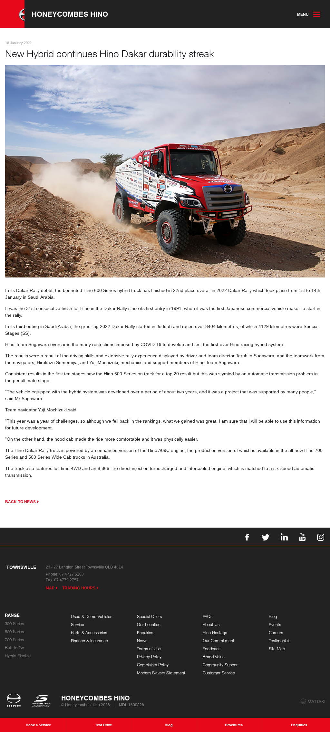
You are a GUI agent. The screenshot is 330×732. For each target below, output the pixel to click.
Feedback (212, 648)
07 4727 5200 (71, 574)
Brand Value (214, 656)
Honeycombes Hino (70, 14)
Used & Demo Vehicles (91, 616)
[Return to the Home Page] (15, 701)
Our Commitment (218, 640)
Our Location (148, 624)
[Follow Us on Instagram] (321, 537)
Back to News (20, 502)
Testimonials (279, 640)
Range (12, 615)
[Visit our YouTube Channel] (302, 537)
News (142, 640)
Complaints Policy (153, 664)
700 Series (14, 639)
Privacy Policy (149, 656)
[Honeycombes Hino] (12, 14)
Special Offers (149, 616)
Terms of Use (149, 648)
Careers (276, 632)
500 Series (14, 631)
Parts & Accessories (89, 632)
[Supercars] (41, 701)
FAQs (207, 616)
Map (50, 588)
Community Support (221, 664)
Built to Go (14, 647)
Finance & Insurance (89, 640)
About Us (211, 624)
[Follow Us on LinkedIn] (284, 537)
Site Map (277, 648)
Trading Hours (78, 588)
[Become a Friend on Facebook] (247, 537)
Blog (273, 616)
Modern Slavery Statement (161, 673)
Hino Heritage (215, 632)
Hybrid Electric (18, 655)
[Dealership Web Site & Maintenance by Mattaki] (312, 701)
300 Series (14, 623)
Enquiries (145, 632)
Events (275, 624)
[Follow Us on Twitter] (266, 537)
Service (77, 624)
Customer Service (219, 673)
